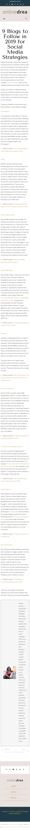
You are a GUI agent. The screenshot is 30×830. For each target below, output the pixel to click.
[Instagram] (7, 4)
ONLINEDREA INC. (14, 824)
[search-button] (26, 18)
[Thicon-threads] (23, 4)
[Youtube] (12, 4)
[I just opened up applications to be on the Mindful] (9, 818)
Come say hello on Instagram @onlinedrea (15, 813)
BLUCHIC (2, 827)
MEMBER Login (15, 2)
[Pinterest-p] (15, 4)
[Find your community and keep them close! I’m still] (15, 818)
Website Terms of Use (13, 827)
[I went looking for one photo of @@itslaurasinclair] (4, 818)
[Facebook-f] (9, 4)
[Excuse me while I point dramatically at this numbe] (26, 818)
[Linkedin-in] (20, 4)
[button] (4, 18)
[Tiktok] (18, 4)
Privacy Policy (25, 827)
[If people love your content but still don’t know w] (21, 818)
